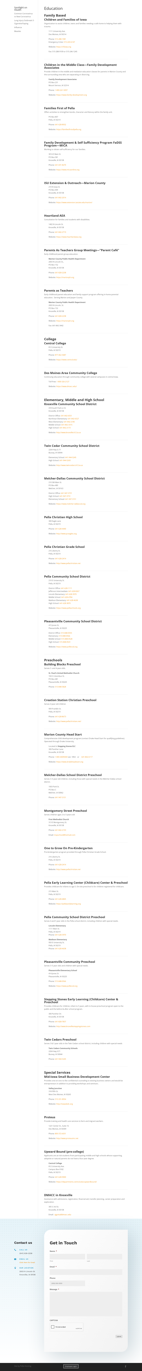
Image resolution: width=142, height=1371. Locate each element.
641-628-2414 (60, 558)
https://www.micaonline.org (67, 169)
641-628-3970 (71, 594)
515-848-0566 (64, 636)
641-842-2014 (60, 197)
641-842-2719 (60, 232)
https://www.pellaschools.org (68, 608)
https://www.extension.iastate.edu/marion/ (74, 202)
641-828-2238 (60, 272)
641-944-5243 (65, 460)
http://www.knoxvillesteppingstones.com (73, 1026)
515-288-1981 (60, 39)
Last (88, 1261)
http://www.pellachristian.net (68, 563)
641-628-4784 (66, 597)
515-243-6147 (69, 42)
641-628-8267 (73, 591)
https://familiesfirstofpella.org (68, 129)
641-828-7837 (60, 1021)
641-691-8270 (60, 165)
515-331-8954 (60, 1099)
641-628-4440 (60, 529)
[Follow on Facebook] (125, 1366)
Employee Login (71, 1366)
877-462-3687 (60, 355)
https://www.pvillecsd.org (66, 647)
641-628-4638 (72, 600)
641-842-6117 (87, 757)
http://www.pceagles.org (66, 533)
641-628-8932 (60, 124)
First (51, 1261)
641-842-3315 (66, 425)
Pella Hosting (25, 1366)
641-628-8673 (60, 716)
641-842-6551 (66, 415)
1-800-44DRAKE (61, 757)
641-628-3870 (65, 603)
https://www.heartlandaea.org (68, 237)
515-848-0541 (65, 642)
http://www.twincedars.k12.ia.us (69, 465)
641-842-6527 (73, 418)
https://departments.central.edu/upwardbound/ (76, 1182)
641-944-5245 (70, 457)
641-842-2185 (69, 422)
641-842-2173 (65, 428)
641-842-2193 (60, 830)
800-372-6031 (60, 1133)
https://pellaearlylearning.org (68, 904)
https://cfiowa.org (63, 47)
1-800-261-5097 (61, 90)
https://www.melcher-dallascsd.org (70, 504)
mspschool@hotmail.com (64, 835)
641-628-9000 (60, 1177)
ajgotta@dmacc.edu (62, 1214)
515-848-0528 (66, 639)
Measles (17, 31)
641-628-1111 (66, 588)
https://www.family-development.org (71, 95)
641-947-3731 (66, 493)
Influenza (18, 27)
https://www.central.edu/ (66, 359)
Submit (119, 1336)
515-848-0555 (66, 633)
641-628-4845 (60, 899)
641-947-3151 (70, 499)
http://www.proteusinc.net (67, 1138)
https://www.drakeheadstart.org (69, 762)
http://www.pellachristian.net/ (68, 721)
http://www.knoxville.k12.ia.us (68, 432)
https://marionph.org (65, 277)
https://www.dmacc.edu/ (66, 386)
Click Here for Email (27, 1262)
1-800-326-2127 (63, 381)
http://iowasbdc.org (64, 1104)
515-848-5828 (60, 687)
